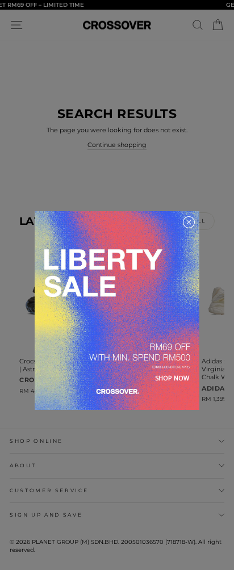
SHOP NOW (172, 378)
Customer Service (49, 490)
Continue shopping (117, 145)
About (23, 465)
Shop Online (36, 441)
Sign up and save (46, 515)
